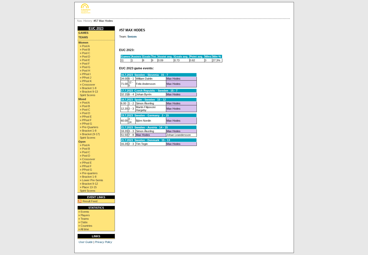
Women (83, 42)
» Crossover (87, 84)
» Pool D (85, 56)
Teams (83, 37)
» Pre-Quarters (89, 127)
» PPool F (86, 120)
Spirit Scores (87, 95)
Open (82, 141)
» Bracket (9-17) (90, 134)
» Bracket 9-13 (89, 91)
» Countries (85, 225)
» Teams (83, 218)
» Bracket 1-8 (88, 88)
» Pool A (85, 46)
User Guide (86, 241)
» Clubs (83, 222)
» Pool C (85, 53)
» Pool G (85, 67)
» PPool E (86, 116)
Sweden (132, 36)
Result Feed (90, 201)
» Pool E (85, 60)
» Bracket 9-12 (89, 183)
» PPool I (85, 74)
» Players (84, 215)
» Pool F (85, 63)
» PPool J (85, 77)
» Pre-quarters (89, 173)
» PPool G (86, 123)
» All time (83, 229)
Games (83, 32)
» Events (83, 211)
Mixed (82, 99)
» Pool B (85, 49)
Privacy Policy (103, 241)
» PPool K (86, 81)
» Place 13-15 (88, 187)
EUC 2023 (96, 28)
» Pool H (85, 70)
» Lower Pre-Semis (91, 180)
